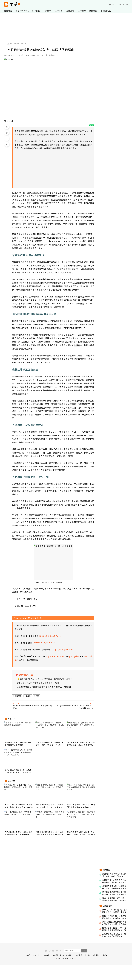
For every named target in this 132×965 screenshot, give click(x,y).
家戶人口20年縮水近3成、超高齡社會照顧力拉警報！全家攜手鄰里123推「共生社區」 (18, 771)
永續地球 (70, 11)
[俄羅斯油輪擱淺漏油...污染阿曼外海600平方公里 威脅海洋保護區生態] (49, 820)
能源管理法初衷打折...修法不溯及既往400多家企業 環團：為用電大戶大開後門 (81, 833)
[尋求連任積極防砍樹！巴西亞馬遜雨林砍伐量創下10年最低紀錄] (18, 820)
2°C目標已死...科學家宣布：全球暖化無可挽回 (38, 682)
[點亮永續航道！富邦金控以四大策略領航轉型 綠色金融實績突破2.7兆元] (81, 731)
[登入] (123, 5)
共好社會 (59, 11)
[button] (127, 5)
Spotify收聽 (73, 656)
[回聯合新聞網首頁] (6, 4)
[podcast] (117, 5)
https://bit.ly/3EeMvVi (63, 649)
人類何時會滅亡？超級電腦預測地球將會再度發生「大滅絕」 (44, 686)
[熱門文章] (127, 870)
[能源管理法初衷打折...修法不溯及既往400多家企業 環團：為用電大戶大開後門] (81, 820)
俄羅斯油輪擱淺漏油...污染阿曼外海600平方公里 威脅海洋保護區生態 (49, 833)
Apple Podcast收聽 (54, 656)
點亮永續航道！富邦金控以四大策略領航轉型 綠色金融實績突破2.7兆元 (81, 743)
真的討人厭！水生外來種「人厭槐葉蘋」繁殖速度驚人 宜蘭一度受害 (19, 805)
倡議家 (10, 43)
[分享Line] (6, 132)
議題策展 (93, 11)
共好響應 (82, 11)
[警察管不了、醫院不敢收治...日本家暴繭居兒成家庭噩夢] (18, 731)
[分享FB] (6, 126)
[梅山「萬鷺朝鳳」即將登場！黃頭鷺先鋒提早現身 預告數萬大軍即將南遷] (81, 793)
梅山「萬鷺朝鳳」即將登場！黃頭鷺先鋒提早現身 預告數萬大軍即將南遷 (81, 806)
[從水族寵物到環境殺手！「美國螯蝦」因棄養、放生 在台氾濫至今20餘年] (49, 793)
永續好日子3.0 (22, 11)
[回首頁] (12, 4)
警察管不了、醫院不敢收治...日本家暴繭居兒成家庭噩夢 (18, 743)
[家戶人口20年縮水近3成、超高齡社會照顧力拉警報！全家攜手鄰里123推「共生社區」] (18, 758)
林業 (37, 696)
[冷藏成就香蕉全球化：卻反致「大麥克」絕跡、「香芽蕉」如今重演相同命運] (49, 731)
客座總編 (8, 11)
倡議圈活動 (106, 11)
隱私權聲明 (69, 955)
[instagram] (113, 5)
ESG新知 (47, 11)
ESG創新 (36, 11)
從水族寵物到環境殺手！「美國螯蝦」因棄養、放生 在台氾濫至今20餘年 (49, 806)
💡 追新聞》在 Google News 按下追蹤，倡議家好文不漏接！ (44, 679)
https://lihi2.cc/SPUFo (50, 635)
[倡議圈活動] (127, 906)
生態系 (28, 696)
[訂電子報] (120, 5)
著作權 (62, 955)
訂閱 (84, 951)
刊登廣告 (27, 955)
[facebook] (110, 5)
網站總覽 (105, 955)
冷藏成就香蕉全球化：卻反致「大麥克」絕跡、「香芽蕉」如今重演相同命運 (49, 743)
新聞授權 (47, 955)
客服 (39, 955)
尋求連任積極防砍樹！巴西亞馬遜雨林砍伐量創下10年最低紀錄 (18, 833)
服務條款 (56, 955)
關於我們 (96, 955)
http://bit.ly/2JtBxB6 (44, 642)
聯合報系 (79, 955)
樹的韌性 (18, 696)
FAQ (34, 955)
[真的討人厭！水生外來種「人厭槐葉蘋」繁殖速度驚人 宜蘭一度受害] (18, 793)
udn (5, 43)
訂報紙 (87, 955)
